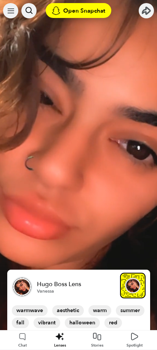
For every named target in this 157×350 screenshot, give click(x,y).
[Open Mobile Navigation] (10, 10)
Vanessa (45, 291)
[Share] (146, 10)
